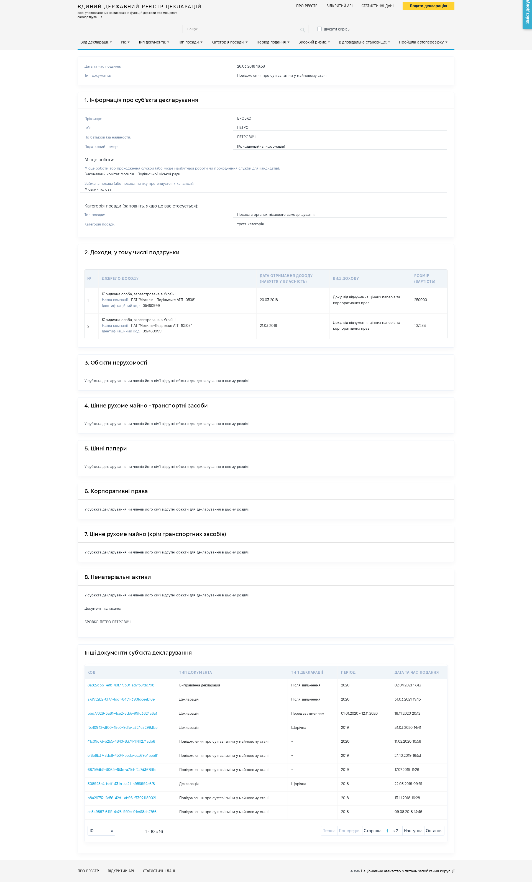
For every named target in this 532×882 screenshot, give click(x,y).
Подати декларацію (428, 6)
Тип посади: (189, 42)
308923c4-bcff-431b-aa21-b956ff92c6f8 (121, 784)
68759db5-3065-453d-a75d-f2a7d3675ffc (122, 769)
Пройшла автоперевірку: (421, 42)
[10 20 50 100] (101, 831)
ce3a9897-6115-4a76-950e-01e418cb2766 (122, 812)
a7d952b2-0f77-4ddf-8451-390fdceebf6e (121, 699)
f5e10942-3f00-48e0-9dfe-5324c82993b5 (122, 727)
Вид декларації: (94, 42)
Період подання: (272, 42)
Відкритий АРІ (339, 6)
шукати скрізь (336, 29)
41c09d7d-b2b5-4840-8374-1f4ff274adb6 (121, 741)
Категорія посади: (227, 42)
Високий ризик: (312, 42)
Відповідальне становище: (363, 42)
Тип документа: (152, 42)
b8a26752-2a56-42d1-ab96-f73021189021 (122, 798)
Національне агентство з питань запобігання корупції (407, 871)
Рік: (124, 42)
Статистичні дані (378, 6)
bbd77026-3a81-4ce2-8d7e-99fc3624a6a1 (122, 713)
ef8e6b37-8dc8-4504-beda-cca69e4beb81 (123, 755)
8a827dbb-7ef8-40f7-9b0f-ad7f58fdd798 (121, 685)
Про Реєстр (307, 6)
